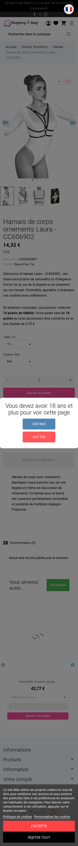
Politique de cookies (17, 816)
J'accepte (39, 826)
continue (39, 424)
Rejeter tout (39, 837)
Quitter (39, 437)
